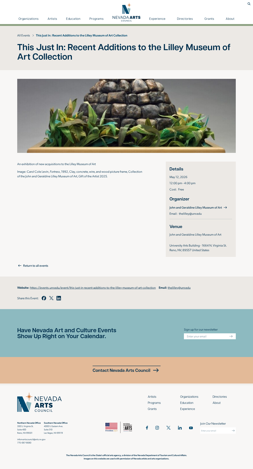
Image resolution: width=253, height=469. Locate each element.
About (230, 19)
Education (73, 19)
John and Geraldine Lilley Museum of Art (198, 207)
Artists (52, 19)
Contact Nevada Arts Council (121, 370)
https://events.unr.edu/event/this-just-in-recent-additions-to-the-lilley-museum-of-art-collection (93, 287)
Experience (157, 19)
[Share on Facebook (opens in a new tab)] (44, 298)
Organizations (29, 19)
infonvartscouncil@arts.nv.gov (31, 439)
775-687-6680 (24, 442)
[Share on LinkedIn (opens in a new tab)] (58, 298)
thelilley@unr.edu (190, 213)
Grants (209, 19)
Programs (96, 19)
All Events (23, 35)
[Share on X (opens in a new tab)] (51, 298)
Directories (185, 19)
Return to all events (35, 265)
